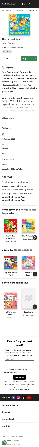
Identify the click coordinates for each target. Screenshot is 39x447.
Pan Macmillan (8, 405)
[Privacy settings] (4, 442)
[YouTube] (29, 397)
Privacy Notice (17, 437)
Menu (30, 4)
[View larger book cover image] (19, 24)
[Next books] (35, 237)
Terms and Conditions (10, 440)
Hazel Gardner (19, 10)
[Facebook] (13, 397)
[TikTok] (23, 397)
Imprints (6, 426)
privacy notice (15, 384)
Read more (8, 118)
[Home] (8, 4)
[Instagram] (18, 397)
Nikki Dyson (17, 47)
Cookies (5, 437)
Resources (6, 412)
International (8, 419)
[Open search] (24, 4)
